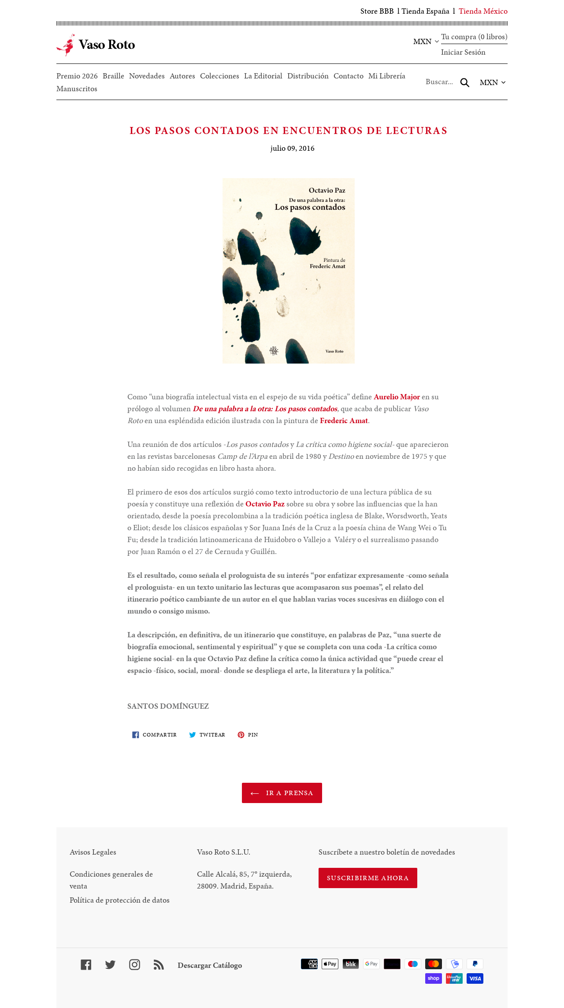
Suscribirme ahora (368, 878)
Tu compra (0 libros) (474, 36)
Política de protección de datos (120, 899)
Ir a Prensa (288, 793)
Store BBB (377, 10)
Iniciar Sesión (463, 51)
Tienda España (425, 10)
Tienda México (483, 10)
